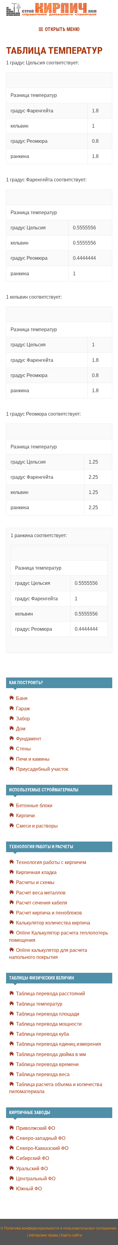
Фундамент (28, 738)
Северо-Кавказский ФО (42, 1148)
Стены (23, 748)
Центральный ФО (35, 1178)
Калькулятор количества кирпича (53, 922)
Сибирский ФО (32, 1158)
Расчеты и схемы (35, 882)
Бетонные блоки (34, 805)
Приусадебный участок (42, 769)
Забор (23, 718)
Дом (20, 728)
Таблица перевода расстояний (50, 993)
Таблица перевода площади (47, 1014)
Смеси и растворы (37, 825)
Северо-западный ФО (40, 1138)
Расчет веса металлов (41, 892)
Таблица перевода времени (47, 1064)
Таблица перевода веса (43, 1074)
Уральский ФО (32, 1168)
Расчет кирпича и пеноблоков (49, 912)
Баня (22, 698)
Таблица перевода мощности (49, 1024)
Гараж (23, 708)
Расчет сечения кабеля (41, 902)
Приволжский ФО (35, 1128)
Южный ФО (29, 1188)
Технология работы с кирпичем (51, 862)
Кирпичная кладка (36, 872)
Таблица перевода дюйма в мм (51, 1054)
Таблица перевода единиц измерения (58, 1044)
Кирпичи (25, 815)
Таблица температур (39, 1004)
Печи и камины (33, 759)
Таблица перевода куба (42, 1034)
